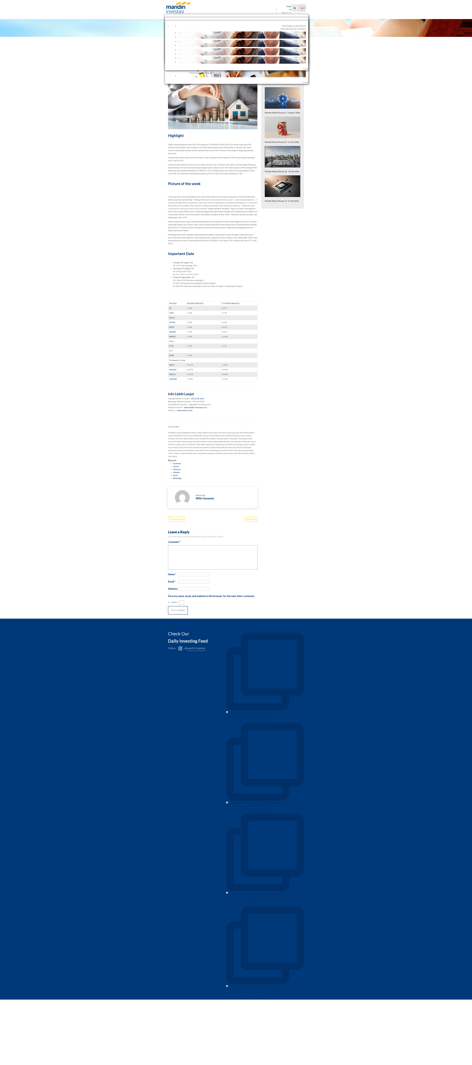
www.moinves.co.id (184, 410)
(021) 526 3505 (197, 398)
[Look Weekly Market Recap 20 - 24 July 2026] (282, 156)
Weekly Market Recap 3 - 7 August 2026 (282, 113)
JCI (170, 308)
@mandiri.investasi (195, 648)
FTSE (171, 346)
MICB (171, 327)
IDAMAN (173, 379)
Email (172, 581)
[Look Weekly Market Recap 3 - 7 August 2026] (282, 98)
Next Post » (250, 519)
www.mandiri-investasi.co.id (195, 407)
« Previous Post (176, 519)
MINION (172, 370)
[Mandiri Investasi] (176, 7)
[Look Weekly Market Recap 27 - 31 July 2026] (282, 127)
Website (172, 588)
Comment (174, 541)
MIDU (171, 365)
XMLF (171, 355)
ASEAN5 (172, 332)
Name (172, 574)
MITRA (172, 322)
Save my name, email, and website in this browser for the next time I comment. (211, 596)
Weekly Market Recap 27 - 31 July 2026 (282, 142)
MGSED (172, 336)
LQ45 (171, 313)
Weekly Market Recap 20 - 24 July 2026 (282, 171)
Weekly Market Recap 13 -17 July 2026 (282, 201)
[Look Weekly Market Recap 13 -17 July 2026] (282, 186)
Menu (288, 6)
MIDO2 (172, 374)
